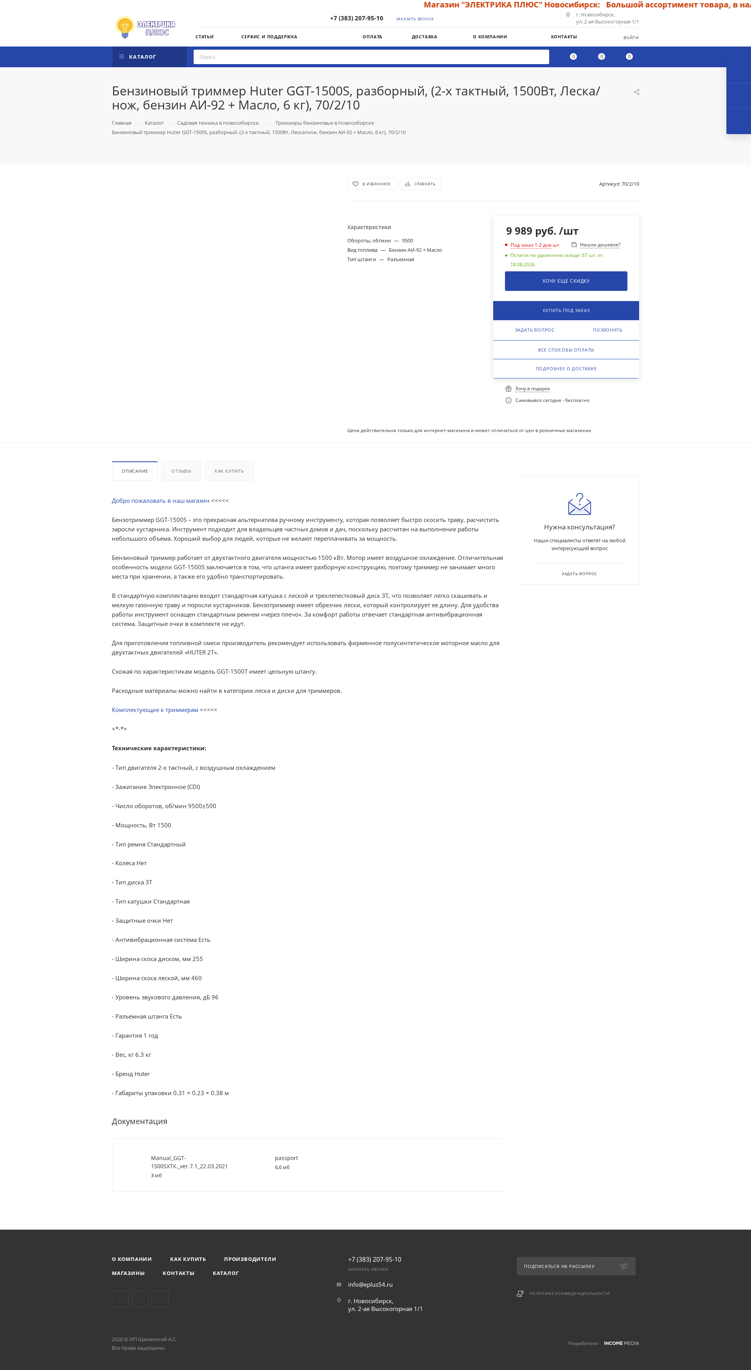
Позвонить (607, 330)
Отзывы (181, 471)
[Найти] (540, 57)
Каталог (226, 1273)
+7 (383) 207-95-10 (356, 18)
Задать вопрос (535, 330)
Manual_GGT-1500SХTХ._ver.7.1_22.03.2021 (189, 1162)
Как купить (229, 471)
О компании (132, 1258)
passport (286, 1158)
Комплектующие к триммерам (156, 710)
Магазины (128, 1273)
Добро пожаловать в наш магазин (161, 500)
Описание (135, 471)
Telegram (120, 1299)
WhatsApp (160, 1299)
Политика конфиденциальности (569, 1293)
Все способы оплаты (566, 350)
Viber (140, 1299)
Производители (250, 1258)
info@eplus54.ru (370, 1284)
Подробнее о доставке (566, 368)
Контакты (178, 1273)
